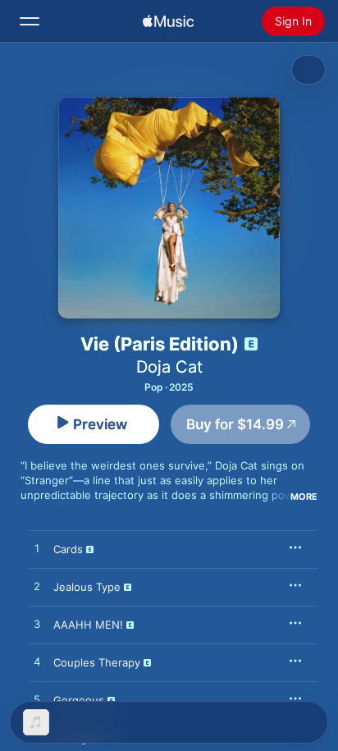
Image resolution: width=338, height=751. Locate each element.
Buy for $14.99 (235, 424)
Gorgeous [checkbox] (78, 700)
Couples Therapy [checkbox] (96, 662)
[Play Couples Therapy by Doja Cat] (37, 662)
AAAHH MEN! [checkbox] (88, 624)
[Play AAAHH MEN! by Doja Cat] (37, 624)
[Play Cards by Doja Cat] (37, 549)
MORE (303, 496)
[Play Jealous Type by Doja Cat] (37, 586)
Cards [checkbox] (68, 549)
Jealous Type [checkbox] (87, 586)
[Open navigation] (29, 21)
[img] (168, 21)
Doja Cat (169, 367)
